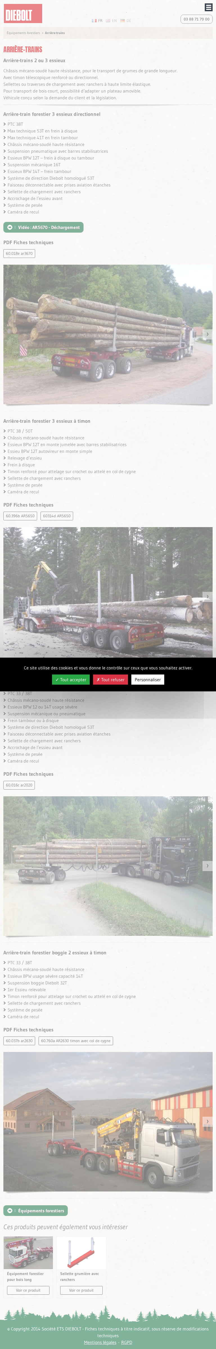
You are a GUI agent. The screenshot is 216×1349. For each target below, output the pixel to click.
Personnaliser (148, 679)
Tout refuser (112, 679)
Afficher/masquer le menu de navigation (208, 7)
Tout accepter (72, 679)
